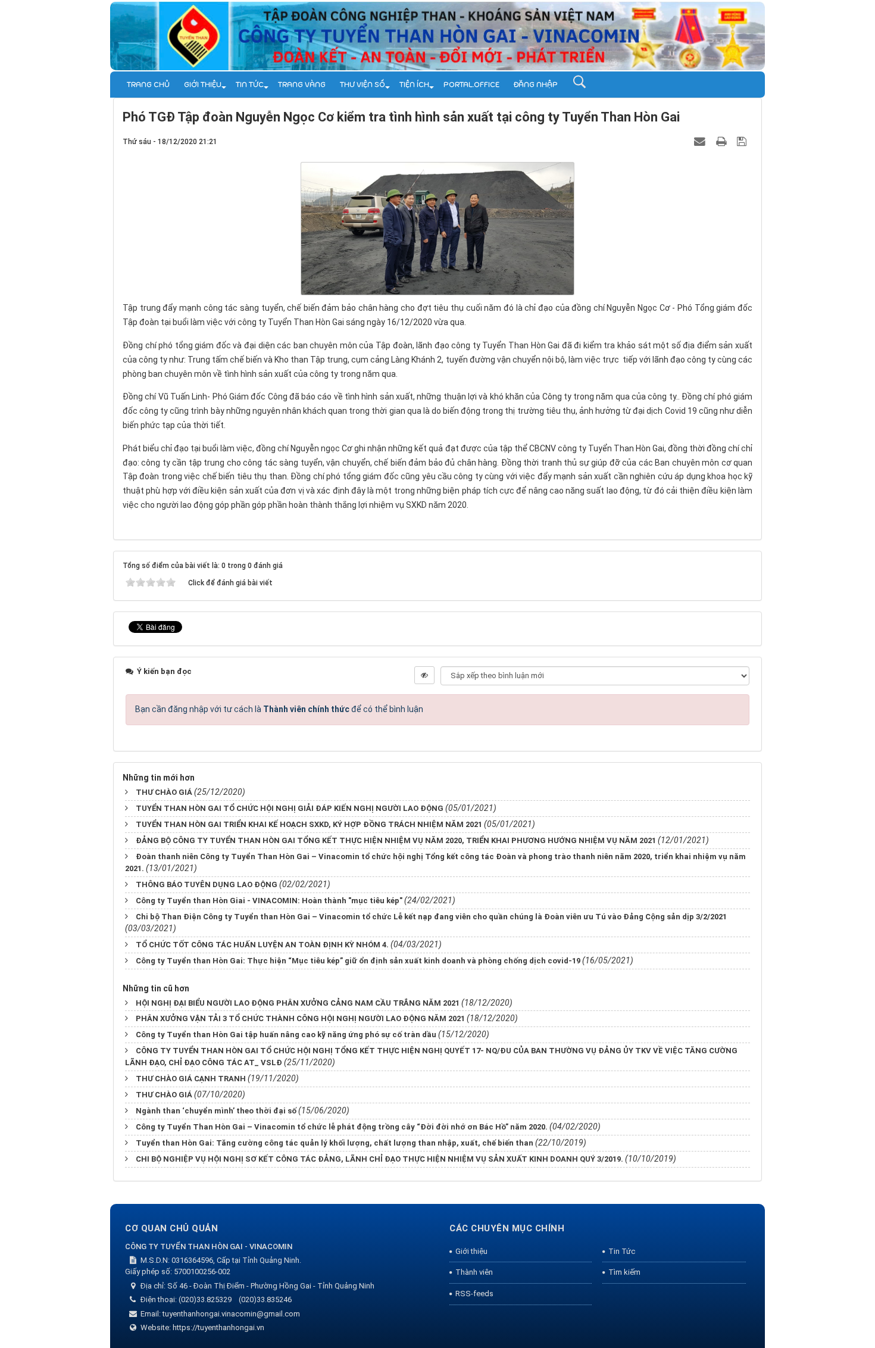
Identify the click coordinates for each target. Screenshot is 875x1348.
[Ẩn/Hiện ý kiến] (424, 675)
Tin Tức (250, 84)
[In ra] (722, 141)
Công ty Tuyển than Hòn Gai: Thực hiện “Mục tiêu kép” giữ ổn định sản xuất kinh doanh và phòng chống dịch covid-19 (358, 960)
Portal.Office (471, 84)
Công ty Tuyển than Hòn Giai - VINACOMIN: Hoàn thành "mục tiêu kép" (269, 900)
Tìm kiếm (624, 1272)
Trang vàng (302, 84)
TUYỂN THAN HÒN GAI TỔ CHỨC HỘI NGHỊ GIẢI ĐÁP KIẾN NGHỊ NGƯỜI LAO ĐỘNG (289, 808)
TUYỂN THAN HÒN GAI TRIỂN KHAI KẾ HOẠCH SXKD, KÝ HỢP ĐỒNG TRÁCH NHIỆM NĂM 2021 (309, 824)
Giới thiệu (202, 84)
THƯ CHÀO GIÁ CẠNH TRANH (191, 1078)
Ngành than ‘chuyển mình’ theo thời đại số (216, 1110)
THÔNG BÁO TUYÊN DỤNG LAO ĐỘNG (206, 884)
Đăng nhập (536, 84)
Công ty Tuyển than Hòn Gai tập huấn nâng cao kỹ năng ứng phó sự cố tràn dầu (286, 1034)
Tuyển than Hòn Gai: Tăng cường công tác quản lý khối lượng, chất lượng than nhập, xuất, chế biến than (334, 1142)
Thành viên (474, 1272)
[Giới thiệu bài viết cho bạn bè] (701, 141)
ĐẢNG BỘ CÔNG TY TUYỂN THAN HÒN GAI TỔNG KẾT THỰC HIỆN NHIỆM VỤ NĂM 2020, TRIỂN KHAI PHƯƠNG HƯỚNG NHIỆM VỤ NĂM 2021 (396, 840)
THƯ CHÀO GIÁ (164, 792)
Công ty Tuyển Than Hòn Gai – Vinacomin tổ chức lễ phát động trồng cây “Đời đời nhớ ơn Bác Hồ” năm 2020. (342, 1126)
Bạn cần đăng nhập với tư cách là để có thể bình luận (279, 709)
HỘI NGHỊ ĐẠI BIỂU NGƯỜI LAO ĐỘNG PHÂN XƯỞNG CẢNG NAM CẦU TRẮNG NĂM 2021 (298, 1002)
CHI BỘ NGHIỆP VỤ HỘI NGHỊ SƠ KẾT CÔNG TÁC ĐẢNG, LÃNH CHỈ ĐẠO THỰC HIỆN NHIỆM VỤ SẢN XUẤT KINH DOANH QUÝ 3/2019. (379, 1158)
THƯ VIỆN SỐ (362, 84)
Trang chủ (148, 84)
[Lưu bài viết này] (743, 141)
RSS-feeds (474, 1293)
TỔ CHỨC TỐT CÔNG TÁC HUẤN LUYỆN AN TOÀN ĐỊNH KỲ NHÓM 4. (262, 944)
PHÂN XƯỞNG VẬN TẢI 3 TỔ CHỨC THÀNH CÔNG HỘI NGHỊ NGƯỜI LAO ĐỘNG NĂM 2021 (300, 1018)
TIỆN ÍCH (414, 84)
